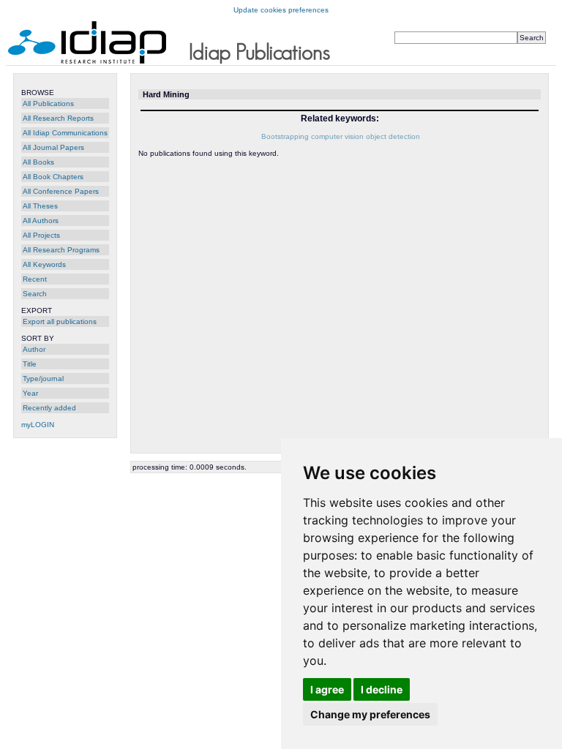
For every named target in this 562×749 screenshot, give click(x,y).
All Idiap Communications (65, 133)
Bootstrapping (285, 136)
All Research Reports (58, 118)
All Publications (48, 103)
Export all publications (60, 321)
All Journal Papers (53, 147)
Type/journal (43, 378)
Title (30, 364)
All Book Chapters (53, 177)
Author (34, 349)
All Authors (41, 221)
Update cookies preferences (281, 10)
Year (30, 393)
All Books (38, 162)
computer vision (337, 136)
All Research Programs (61, 250)
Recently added (49, 408)
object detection (393, 136)
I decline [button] (381, 689)
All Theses (40, 206)
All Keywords (44, 264)
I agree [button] (327, 689)
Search (35, 294)
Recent (35, 279)
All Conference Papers (61, 191)
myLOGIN (37, 425)
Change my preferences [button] (370, 714)
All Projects (41, 235)
